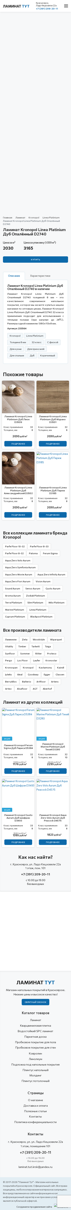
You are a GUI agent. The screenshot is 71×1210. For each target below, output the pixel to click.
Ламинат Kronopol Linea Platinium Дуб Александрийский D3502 (18, 490)
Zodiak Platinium (35, 595)
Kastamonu (45, 667)
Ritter (38, 653)
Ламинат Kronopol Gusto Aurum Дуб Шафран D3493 (18, 818)
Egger (47, 674)
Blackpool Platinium (41, 616)
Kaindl (60, 667)
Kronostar (51, 660)
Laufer (36, 660)
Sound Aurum (12, 588)
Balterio (26, 681)
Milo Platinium (56, 602)
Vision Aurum (43, 581)
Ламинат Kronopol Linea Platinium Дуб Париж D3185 (53, 490)
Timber (22, 646)
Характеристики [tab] (40, 275)
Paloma (33, 553)
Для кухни (15, 348)
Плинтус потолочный (36, 1081)
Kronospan (11, 667)
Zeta (24, 639)
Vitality (9, 646)
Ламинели (11, 639)
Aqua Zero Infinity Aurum (51, 574)
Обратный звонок (36, 1002)
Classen (60, 674)
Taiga (48, 646)
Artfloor (41, 681)
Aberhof (47, 688)
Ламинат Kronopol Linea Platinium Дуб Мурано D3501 (53, 419)
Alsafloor (22, 688)
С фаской (52, 342)
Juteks (8, 674)
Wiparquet (56, 639)
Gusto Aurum (53, 588)
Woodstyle (39, 639)
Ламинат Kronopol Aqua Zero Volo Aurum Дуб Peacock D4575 (52, 818)
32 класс (36, 342)
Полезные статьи (35, 1111)
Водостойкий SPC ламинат (35, 1031)
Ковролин (35, 1053)
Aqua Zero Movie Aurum (18, 574)
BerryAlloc (11, 681)
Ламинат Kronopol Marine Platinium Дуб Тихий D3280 (53, 746)
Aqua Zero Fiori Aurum (17, 581)
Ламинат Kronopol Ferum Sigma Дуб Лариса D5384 (18, 746)
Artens (55, 681)
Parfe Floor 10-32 (15, 546)
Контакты (35, 1116)
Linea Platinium (51, 217)
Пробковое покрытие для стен (35, 1047)
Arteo (8, 688)
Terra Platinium (13, 602)
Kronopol (34, 217)
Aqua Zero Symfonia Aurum (20, 567)
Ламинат (16, 6)
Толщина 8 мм (18, 342)
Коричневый (47, 355)
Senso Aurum (32, 588)
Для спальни (17, 355)
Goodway (33, 674)
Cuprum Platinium (15, 616)
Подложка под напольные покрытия (35, 1064)
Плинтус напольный (36, 1070)
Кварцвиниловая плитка (35, 1025)
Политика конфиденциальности (35, 1122)
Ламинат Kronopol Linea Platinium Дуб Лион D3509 (18, 419)
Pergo (8, 660)
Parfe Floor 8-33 (39, 546)
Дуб (32, 355)
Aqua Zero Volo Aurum (17, 560)
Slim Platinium (35, 602)
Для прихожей (35, 348)
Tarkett (36, 646)
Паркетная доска (35, 1036)
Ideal (19, 674)
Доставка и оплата (35, 1105)
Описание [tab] (14, 275)
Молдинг (35, 1075)
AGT (35, 688)
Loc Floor (22, 660)
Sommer (25, 653)
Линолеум (35, 1059)
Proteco (51, 653)
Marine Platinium (14, 609)
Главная (7, 217)
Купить (35, 259)
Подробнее (18, 444)
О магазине (35, 1100)
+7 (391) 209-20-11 (47, 8)
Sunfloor (10, 653)
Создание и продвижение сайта (34, 1206)
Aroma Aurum (13, 595)
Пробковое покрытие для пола (35, 1042)
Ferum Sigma (50, 553)
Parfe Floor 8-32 (14, 553)
